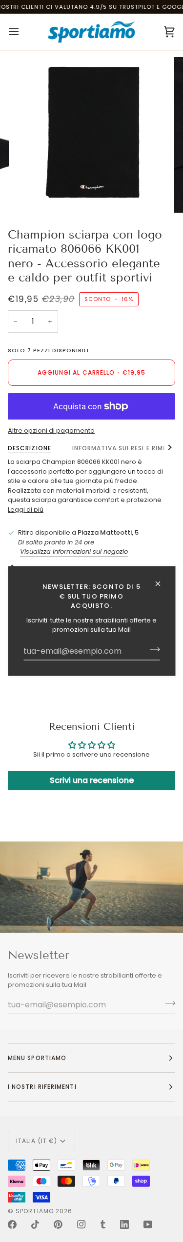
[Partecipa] (151, 649)
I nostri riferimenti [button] (42, 1086)
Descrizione (29, 448)
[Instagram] (81, 1224)
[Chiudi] (161, 583)
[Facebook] (12, 1224)
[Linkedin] (124, 1224)
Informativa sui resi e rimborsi (127, 448)
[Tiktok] (35, 1224)
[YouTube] (147, 1224)
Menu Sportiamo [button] (37, 1058)
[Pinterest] (58, 1224)
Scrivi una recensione (92, 780)
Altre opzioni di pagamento (51, 430)
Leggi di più (25, 509)
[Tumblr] (103, 1224)
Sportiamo (35, 1211)
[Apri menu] (22, 32)
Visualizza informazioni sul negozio (74, 551)
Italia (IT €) (36, 1141)
